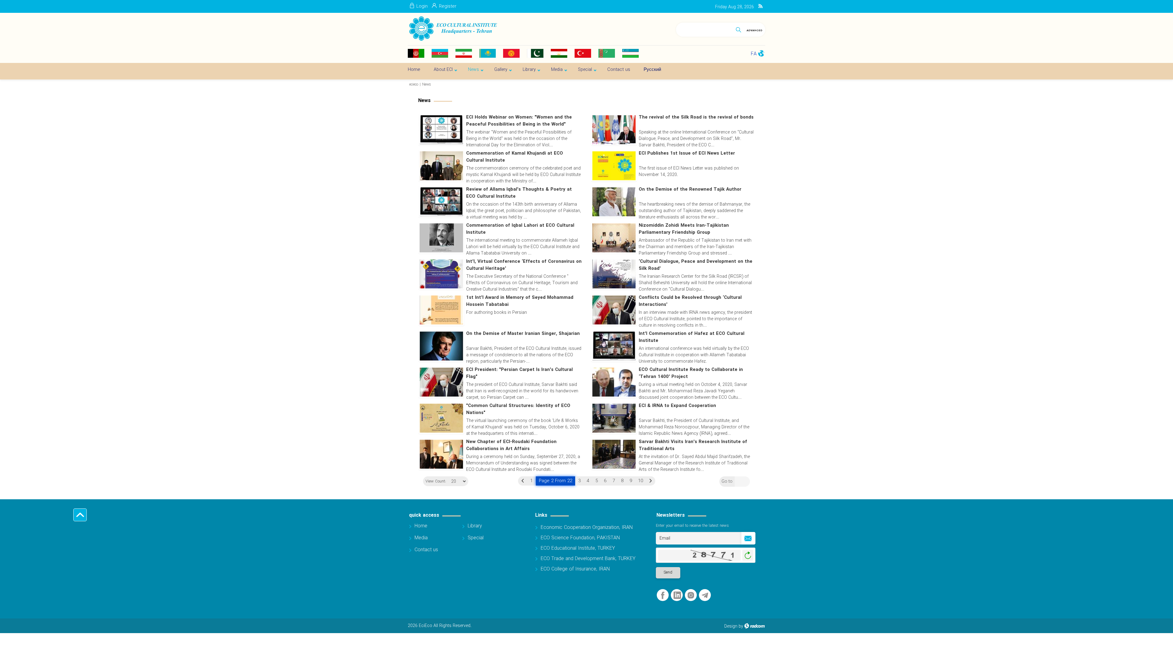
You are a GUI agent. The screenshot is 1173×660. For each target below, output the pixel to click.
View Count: (436, 482)
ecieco (413, 84)
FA (754, 54)
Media (421, 538)
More (673, 174)
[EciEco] (452, 28)
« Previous (522, 481)
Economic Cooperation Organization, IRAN (587, 527)
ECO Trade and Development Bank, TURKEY (588, 559)
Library (475, 526)
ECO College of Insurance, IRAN (575, 569)
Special (476, 538)
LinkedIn (677, 595)
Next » (650, 481)
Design (730, 626)
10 (640, 481)
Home (421, 526)
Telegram (705, 595)
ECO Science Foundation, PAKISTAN (580, 538)
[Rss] (760, 6)
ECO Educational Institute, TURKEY (578, 548)
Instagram (691, 595)
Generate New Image (747, 555)
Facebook (662, 595)
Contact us (426, 550)
